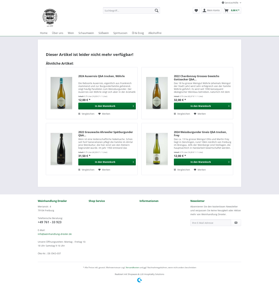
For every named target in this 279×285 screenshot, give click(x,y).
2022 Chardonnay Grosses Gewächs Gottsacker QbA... (196, 78)
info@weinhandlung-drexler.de (55, 234)
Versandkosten (132, 267)
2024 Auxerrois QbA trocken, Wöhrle (101, 76)
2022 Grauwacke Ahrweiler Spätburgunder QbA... (105, 133)
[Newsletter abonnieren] (236, 223)
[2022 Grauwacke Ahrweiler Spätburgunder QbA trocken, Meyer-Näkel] (61, 149)
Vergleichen (87, 113)
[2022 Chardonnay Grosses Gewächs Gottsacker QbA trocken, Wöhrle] (157, 93)
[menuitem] (131, 10)
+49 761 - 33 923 (50, 222)
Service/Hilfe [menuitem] (231, 2)
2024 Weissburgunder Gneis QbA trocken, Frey (200, 133)
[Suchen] (156, 10)
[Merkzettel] (196, 10)
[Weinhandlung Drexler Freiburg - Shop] (69, 17)
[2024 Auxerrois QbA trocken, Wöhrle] (61, 93)
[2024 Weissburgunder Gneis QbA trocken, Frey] (157, 149)
